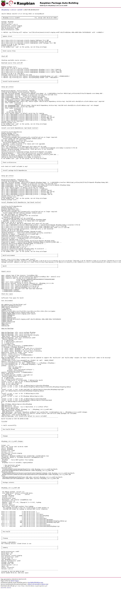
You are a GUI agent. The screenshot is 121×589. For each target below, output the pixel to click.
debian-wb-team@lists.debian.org (37, 584)
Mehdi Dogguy (15, 580)
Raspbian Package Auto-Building (59, 3)
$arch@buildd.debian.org (35, 582)
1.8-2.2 (13, 10)
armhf (20, 10)
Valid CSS (9, 587)
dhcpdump (5, 10)
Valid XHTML (3, 587)
